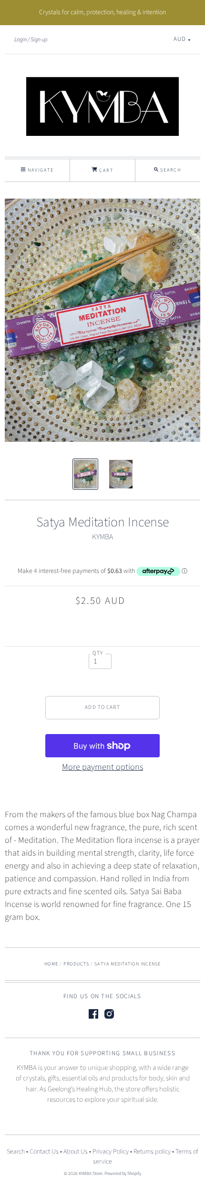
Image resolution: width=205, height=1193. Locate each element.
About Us (75, 1151)
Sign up (39, 39)
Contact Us (44, 1151)
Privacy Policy (110, 1151)
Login (20, 39)
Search (16, 1151)
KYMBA (102, 537)
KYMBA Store (90, 1173)
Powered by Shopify (122, 1173)
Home (51, 964)
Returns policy (152, 1151)
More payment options (102, 767)
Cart (105, 170)
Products (76, 964)
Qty (97, 653)
